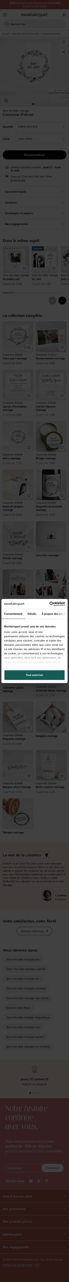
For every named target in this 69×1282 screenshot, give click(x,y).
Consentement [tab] (13, 613)
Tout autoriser (34, 674)
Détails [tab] (32, 613)
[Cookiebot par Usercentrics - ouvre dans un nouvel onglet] (49, 604)
